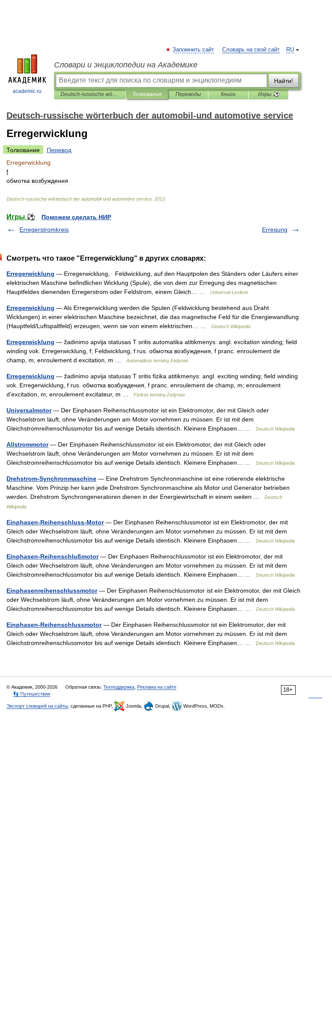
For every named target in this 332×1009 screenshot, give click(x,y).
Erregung (274, 229)
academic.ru (27, 91)
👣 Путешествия (31, 693)
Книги (228, 94)
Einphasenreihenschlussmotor (51, 590)
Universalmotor (28, 410)
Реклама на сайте (156, 687)
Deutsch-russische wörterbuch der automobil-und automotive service (90, 94)
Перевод (59, 150)
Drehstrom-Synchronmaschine (51, 478)
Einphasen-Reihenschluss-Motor (55, 522)
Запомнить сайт (193, 50)
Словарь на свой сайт (251, 50)
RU (290, 50)
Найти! (283, 80)
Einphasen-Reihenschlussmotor (54, 624)
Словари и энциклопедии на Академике (126, 65)
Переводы (188, 94)
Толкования (146, 94)
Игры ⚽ (268, 94)
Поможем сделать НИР (76, 217)
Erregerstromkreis (44, 229)
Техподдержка (118, 687)
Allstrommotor (27, 444)
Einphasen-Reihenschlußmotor (52, 556)
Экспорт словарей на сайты (37, 706)
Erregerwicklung (30, 273)
